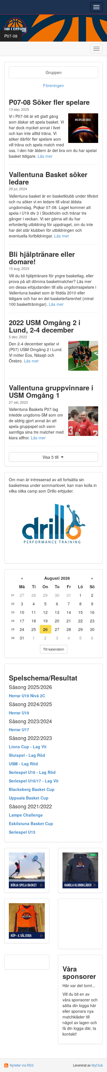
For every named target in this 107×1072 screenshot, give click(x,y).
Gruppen (54, 72)
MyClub (97, 1065)
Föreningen (53, 85)
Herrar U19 (19, 713)
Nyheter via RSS (22, 1065)
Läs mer (45, 156)
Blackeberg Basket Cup (31, 789)
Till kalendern (53, 649)
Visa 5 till (51, 457)
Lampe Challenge (26, 815)
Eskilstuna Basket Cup (31, 823)
